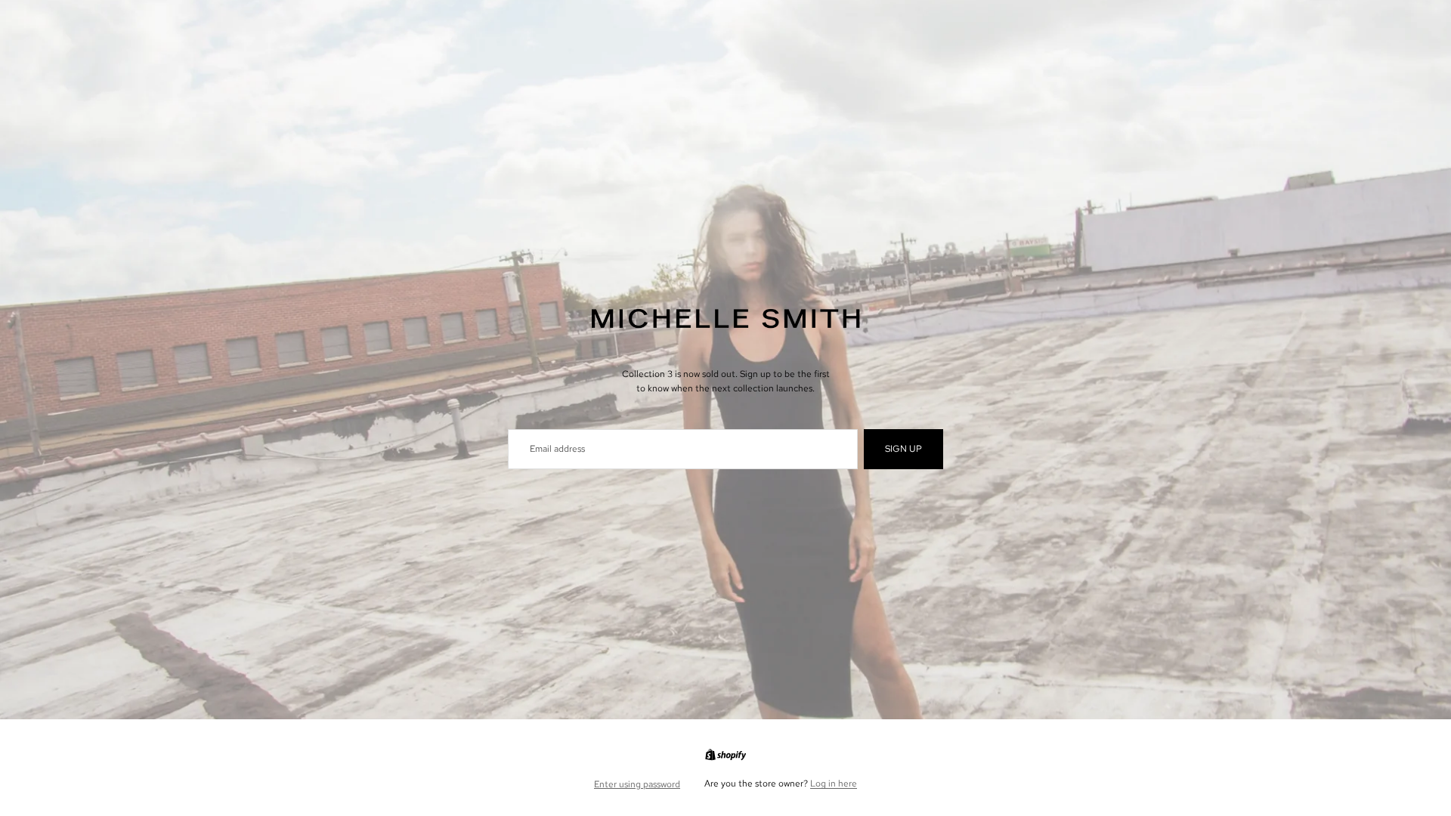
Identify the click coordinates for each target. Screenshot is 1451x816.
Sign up (903, 449)
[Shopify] (725, 755)
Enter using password (637, 784)
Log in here (833, 783)
